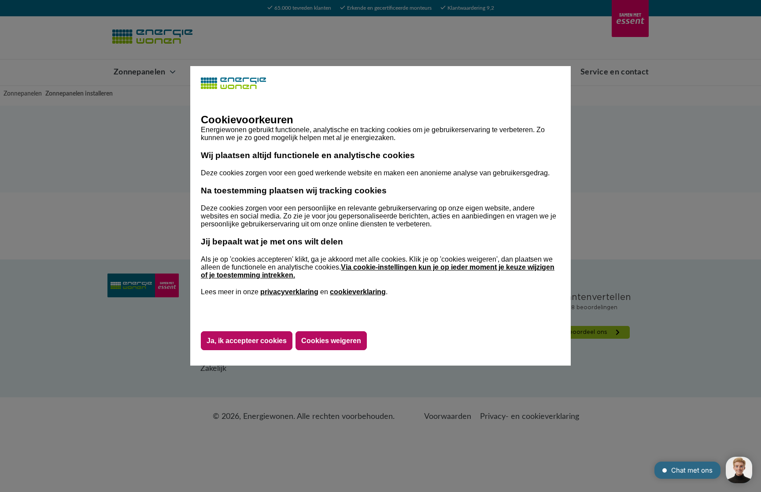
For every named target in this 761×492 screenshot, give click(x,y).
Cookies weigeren (331, 340)
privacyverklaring (289, 292)
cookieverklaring (358, 292)
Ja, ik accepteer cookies (247, 340)
